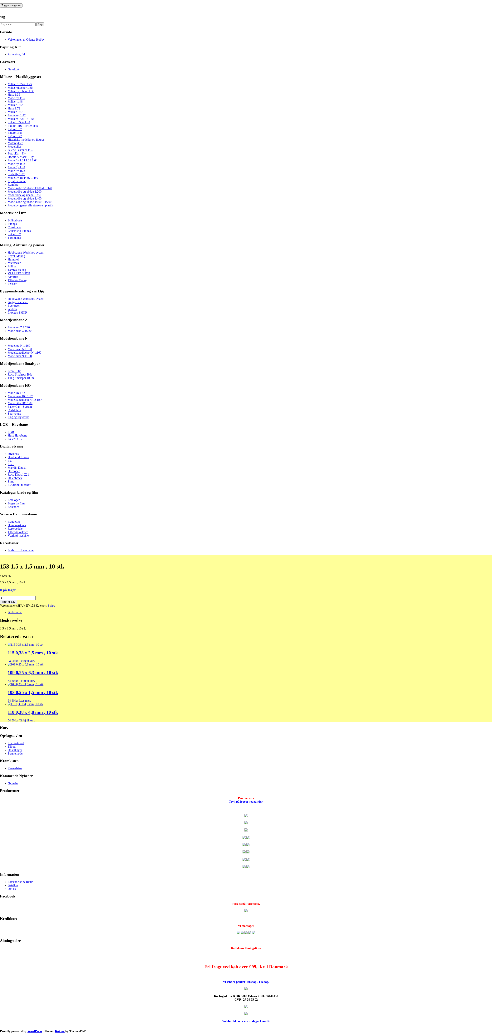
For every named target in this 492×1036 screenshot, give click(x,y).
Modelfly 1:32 (16, 163)
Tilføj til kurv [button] (27, 661)
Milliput (12, 266)
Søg (40, 24)
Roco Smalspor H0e (20, 374)
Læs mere (25, 700)
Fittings (12, 223)
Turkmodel (14, 237)
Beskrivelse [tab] (15, 612)
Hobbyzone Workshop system (26, 252)
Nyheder (13, 783)
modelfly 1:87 (16, 174)
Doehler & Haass (18, 457)
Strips (51, 605)
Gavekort (13, 69)
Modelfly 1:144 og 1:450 (23, 177)
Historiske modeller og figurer (26, 139)
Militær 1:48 (15, 101)
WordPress (34, 1031)
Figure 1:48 (15, 132)
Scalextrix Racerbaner (21, 550)
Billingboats (15, 220)
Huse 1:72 (14, 108)
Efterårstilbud (16, 743)
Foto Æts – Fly (17, 153)
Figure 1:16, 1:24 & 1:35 (23, 125)
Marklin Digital (17, 467)
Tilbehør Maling (17, 280)
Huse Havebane (17, 435)
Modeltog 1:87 (17, 115)
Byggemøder (15, 753)
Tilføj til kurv (8, 601)
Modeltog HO (16, 392)
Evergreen (14, 305)
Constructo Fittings (19, 230)
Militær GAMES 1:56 (21, 118)
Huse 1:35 (14, 94)
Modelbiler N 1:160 (20, 356)
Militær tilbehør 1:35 (20, 87)
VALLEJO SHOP (19, 273)
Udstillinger (15, 750)
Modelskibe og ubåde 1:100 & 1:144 (30, 188)
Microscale (14, 263)
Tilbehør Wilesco (18, 532)
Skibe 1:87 (14, 234)
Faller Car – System (20, 406)
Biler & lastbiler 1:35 (20, 150)
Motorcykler (15, 143)
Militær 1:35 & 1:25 (20, 84)
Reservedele (15, 528)
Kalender (13, 506)
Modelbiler (14, 146)
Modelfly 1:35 (16, 98)
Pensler (12, 283)
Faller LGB (15, 439)
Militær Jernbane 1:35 (21, 91)
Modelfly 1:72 (16, 170)
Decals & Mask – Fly (21, 157)
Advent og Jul (16, 54)
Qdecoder (14, 471)
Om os (12, 888)
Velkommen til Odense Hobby (26, 39)
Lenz (11, 464)
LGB (11, 432)
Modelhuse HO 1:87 (20, 396)
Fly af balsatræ (17, 181)
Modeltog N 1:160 (19, 345)
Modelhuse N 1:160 (20, 349)
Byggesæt (14, 521)
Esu (10, 460)
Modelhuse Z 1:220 (20, 330)
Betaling (13, 885)
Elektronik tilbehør (19, 485)
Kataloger (14, 500)
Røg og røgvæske (18, 417)
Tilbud (12, 746)
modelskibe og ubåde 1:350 (24, 195)
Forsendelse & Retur (20, 881)
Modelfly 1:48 (16, 167)
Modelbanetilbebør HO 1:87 (25, 399)
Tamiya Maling (17, 269)
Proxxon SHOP (17, 312)
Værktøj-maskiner (19, 535)
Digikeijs (13, 453)
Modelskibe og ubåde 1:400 (25, 198)
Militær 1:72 (15, 105)
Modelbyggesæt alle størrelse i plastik (30, 205)
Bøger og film (16, 503)
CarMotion (14, 410)
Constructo (14, 227)
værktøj (12, 309)
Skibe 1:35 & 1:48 (19, 122)
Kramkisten (15, 768)
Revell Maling (16, 256)
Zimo (11, 481)
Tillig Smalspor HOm (21, 378)
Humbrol (13, 259)
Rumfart (13, 184)
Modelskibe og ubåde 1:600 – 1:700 (30, 202)
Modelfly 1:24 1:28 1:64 (22, 160)
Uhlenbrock (15, 478)
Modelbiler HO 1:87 (20, 403)
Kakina (60, 1031)
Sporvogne (14, 413)
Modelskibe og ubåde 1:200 (25, 191)
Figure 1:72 (15, 136)
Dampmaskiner (17, 525)
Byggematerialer (18, 302)
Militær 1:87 (15, 112)
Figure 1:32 (15, 129)
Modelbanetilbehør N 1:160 (24, 352)
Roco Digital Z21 (18, 474)
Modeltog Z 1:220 (19, 327)
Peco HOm (14, 371)
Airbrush (13, 276)
